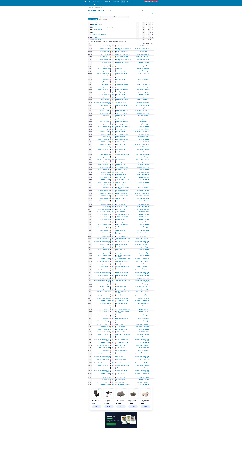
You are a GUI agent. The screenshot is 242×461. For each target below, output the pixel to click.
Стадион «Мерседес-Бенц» (144, 59)
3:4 (113, 54)
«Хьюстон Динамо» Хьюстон (121, 152)
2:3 (113, 152)
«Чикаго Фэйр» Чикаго (96, 37)
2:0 (113, 46)
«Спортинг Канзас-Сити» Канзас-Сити (123, 54)
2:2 (113, 73)
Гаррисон (137, 56)
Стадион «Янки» (146, 62)
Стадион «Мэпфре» (145, 51)
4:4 (113, 187)
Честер (138, 46)
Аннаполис (139, 102)
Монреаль (139, 68)
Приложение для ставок (148, 1)
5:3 (113, 318)
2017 (89, 13)
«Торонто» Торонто (106, 45)
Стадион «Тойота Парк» (145, 54)
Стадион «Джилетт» (145, 52)
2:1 (112, 52)
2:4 (113, 305)
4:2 (113, 126)
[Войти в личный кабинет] (94, 4)
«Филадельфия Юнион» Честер (97, 31)
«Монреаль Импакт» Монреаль (97, 32)
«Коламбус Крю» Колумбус (97, 29)
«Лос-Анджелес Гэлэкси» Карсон (122, 62)
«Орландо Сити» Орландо (96, 39)
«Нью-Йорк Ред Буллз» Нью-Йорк (98, 22)
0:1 (113, 99)
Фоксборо (140, 52)
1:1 (112, 48)
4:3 (113, 81)
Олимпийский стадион (145, 68)
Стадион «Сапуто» (146, 107)
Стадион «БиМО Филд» (145, 45)
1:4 (113, 316)
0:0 (113, 66)
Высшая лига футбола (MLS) (98, 10)
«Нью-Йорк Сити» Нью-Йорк (97, 26)
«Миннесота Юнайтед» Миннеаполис (123, 57)
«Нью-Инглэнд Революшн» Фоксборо (99, 34)
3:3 (113, 172)
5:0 (113, 87)
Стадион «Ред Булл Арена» (144, 56)
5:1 (112, 352)
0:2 (113, 45)
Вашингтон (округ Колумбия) (140, 226)
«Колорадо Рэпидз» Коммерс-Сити (122, 52)
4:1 (113, 71)
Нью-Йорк (141, 62)
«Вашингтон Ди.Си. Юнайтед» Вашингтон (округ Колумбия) (103, 27)
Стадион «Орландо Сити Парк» (143, 48)
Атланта (137, 59)
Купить (96, 406)
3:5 (113, 107)
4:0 (113, 56)
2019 (153, 13)
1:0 (113, 68)
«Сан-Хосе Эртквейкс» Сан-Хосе (122, 89)
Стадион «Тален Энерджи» (144, 46)
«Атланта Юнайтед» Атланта (97, 24)
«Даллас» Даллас (119, 100)
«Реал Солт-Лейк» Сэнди (120, 79)
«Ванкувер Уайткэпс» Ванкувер (122, 71)
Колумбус (140, 51)
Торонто (139, 45)
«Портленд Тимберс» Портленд (122, 56)
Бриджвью (138, 54)
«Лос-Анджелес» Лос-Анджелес (122, 87)
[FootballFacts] (84, 1)
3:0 (113, 77)
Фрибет (156, 1)
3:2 (113, 51)
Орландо (136, 48)
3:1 (113, 59)
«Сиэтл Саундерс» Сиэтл (120, 136)
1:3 (113, 154)
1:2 (112, 57)
